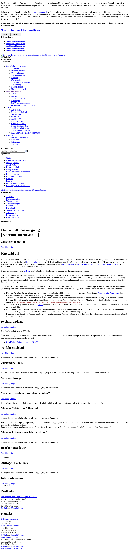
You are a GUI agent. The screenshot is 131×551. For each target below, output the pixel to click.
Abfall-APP (16, 119)
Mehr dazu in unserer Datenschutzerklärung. (20, 30)
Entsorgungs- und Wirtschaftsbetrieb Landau (19, 497)
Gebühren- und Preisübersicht (23, 105)
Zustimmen (16, 35)
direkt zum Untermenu (15, 48)
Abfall (13, 94)
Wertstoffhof (16, 114)
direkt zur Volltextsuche (15, 44)
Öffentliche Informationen (16, 66)
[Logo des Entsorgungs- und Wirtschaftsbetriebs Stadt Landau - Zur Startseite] (33, 55)
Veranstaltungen (17, 73)
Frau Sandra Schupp (9, 537)
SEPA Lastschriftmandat (21, 103)
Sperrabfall (15, 117)
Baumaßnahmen (12, 174)
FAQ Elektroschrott (19, 121)
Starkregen (15, 144)
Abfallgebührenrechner (20, 130)
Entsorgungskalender (19, 112)
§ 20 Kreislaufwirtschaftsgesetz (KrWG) (22, 342)
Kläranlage (15, 142)
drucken (18, 549)
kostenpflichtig (68, 264)
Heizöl (40, 305)
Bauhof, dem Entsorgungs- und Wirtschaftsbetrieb (97, 264)
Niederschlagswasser (19, 137)
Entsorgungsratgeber (19, 126)
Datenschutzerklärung (15, 183)
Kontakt (14, 78)
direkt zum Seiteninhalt (15, 50)
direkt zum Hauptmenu (15, 46)
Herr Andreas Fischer (9, 526)
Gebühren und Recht (14, 91)
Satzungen (15, 101)
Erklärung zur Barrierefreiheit (18, 185)
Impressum (10, 181)
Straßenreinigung (18, 98)
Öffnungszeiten (12, 162)
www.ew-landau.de (40, 12)
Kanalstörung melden (14, 176)
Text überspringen (8, 247)
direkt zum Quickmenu (15, 41)
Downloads (16, 80)
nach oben (11, 549)
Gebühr (27, 271)
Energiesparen (17, 87)
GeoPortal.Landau (18, 124)
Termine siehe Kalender (35, 262)
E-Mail (4, 508)
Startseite (9, 158)
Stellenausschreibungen (20, 82)
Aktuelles (15, 68)
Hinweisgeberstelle (19, 89)
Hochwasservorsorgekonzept (18, 172)
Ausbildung (16, 84)
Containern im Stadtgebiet (108, 293)
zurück (4, 549)
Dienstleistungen (18, 71)
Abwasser (15, 96)
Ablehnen (5, 35)
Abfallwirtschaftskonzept (21, 128)
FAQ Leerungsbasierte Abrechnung (25, 133)
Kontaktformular (18, 508)
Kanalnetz (15, 140)
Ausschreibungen (18, 75)
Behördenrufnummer (9, 519)
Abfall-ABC (16, 110)
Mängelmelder (12, 169)
